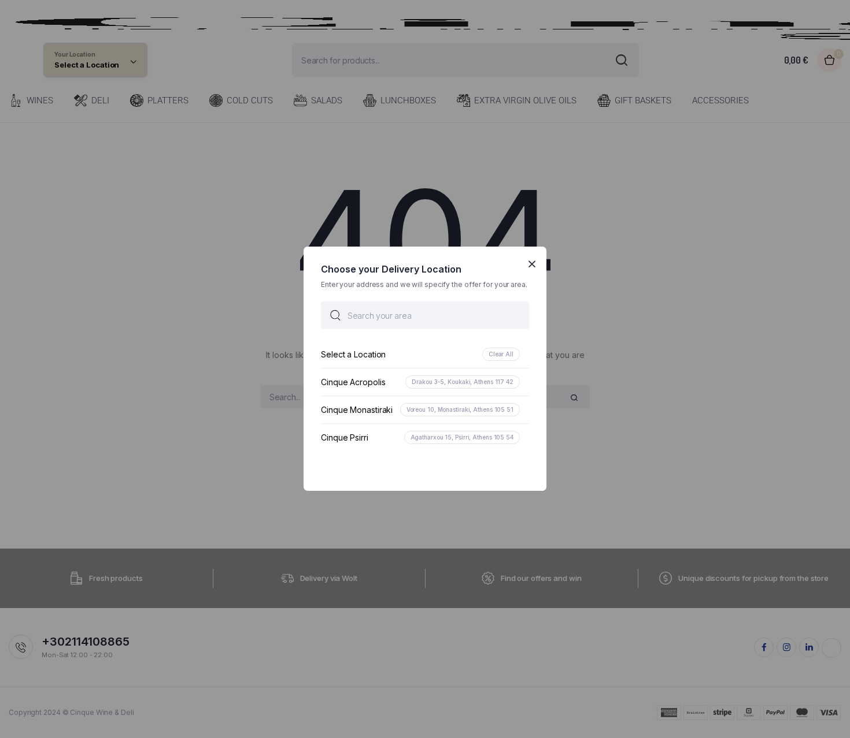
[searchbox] (425, 316)
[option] (425, 354)
